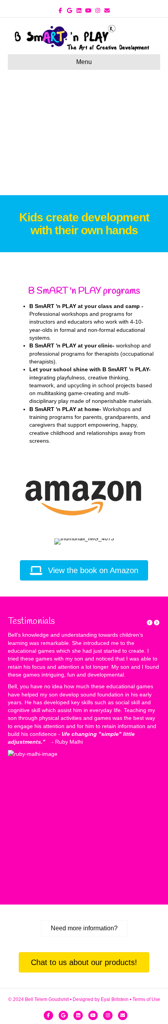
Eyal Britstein (115, 999)
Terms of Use (146, 999)
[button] (150, 623)
